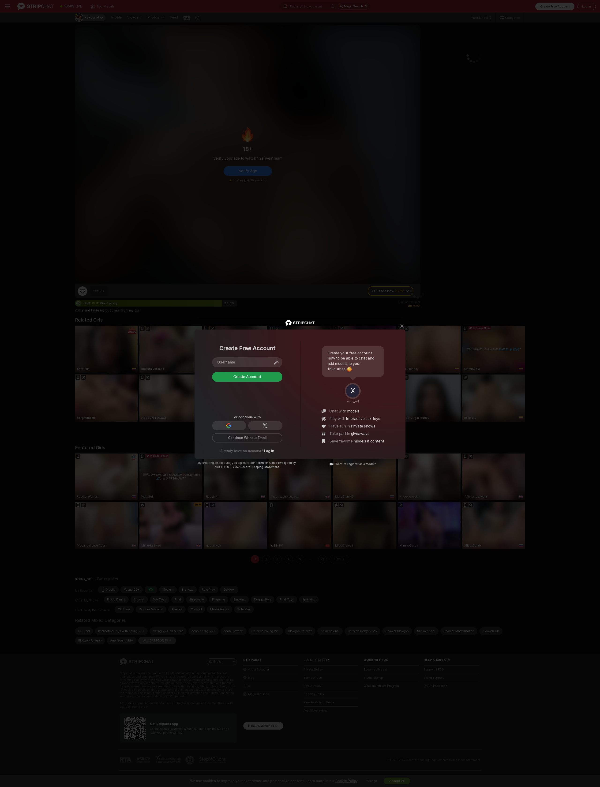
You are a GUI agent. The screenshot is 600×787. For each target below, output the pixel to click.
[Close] (401, 326)
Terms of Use (265, 463)
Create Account (247, 396)
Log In (269, 451)
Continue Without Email (247, 438)
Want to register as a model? (355, 464)
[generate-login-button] (276, 362)
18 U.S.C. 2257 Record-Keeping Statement (250, 467)
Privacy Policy (286, 463)
